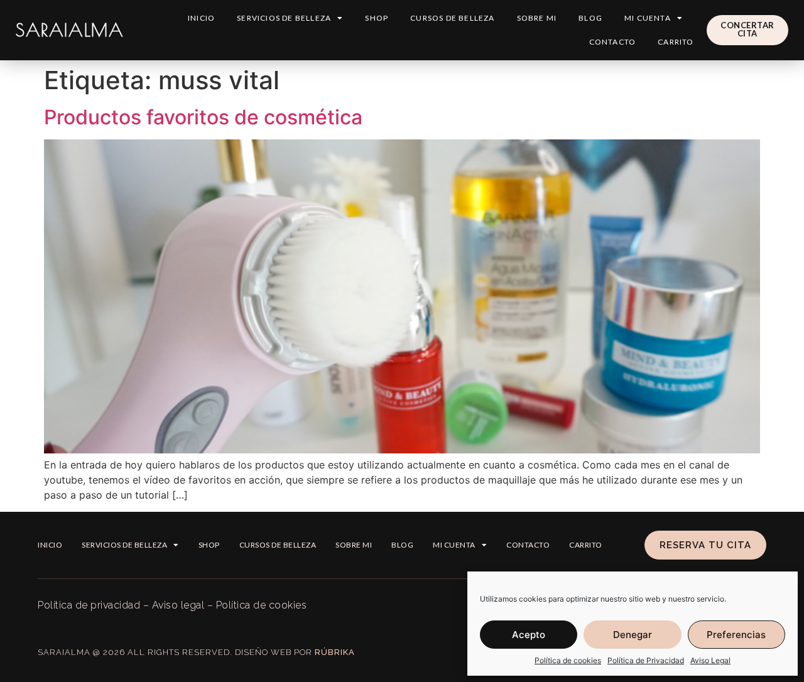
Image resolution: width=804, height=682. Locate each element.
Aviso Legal (710, 660)
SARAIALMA (70, 29)
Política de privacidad (89, 605)
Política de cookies (568, 660)
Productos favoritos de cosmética (203, 117)
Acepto (528, 635)
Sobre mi (537, 18)
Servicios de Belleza (284, 18)
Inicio (201, 18)
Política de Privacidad (645, 660)
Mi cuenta (647, 18)
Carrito (675, 41)
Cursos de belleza (452, 18)
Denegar (632, 635)
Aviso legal (178, 605)
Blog (590, 18)
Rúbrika (335, 652)
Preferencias (736, 635)
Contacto (612, 41)
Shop (376, 18)
